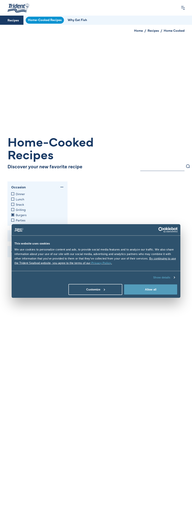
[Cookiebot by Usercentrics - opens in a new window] (161, 230)
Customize (93, 289)
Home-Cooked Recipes (45, 19)
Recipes (13, 20)
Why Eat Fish (77, 19)
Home (138, 30)
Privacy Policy (101, 262)
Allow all (150, 289)
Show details (161, 277)
